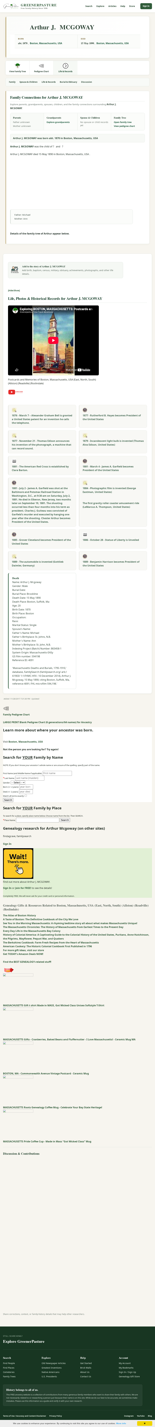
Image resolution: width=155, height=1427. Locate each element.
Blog (150, 1416)
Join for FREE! (23, 888)
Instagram (129, 1416)
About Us (84, 1372)
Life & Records (49, 82)
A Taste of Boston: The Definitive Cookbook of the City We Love (40, 919)
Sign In (146, 6)
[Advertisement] (77, 177)
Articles (112, 6)
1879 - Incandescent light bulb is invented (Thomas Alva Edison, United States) (113, 442)
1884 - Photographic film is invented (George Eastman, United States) (109, 490)
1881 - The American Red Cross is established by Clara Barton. (40, 468)
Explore (100, 6)
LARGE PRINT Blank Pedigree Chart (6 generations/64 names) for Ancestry (47, 722)
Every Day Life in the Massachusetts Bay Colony (31, 931)
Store (132, 6)
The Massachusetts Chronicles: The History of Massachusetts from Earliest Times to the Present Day (63, 927)
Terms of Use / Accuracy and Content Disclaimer (24, 1416)
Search (88, 6)
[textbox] (37, 820)
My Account (125, 1363)
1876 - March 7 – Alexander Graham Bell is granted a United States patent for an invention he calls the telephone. (42, 419)
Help (122, 6)
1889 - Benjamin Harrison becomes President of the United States (111, 563)
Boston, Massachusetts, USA (46, 43)
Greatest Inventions (52, 1367)
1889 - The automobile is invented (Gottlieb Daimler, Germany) (37, 563)
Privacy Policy (55, 1416)
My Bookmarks (126, 1367)
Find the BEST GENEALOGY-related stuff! (27, 961)
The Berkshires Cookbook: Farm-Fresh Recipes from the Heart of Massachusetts (51, 942)
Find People (9, 1363)
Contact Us (85, 1376)
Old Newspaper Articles (54, 1363)
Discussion (86, 82)
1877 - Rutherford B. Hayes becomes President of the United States (112, 417)
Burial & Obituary (68, 82)
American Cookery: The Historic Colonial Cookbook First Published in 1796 (47, 946)
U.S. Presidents (49, 1376)
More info (121, 1423)
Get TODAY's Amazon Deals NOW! (23, 954)
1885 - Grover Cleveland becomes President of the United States (41, 541)
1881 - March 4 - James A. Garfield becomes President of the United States (108, 468)
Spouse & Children (29, 82)
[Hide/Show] (14, 290)
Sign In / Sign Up (127, 1372)
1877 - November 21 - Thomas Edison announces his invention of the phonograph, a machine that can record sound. (41, 444)
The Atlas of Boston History (19, 915)
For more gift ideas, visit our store (23, 950)
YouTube (141, 1416)
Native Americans (50, 1372)
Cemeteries (9, 1372)
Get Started (86, 1363)
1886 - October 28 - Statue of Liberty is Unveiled (111, 540)
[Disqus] (77, 1194)
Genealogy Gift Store (129, 1376)
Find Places (8, 1367)
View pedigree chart (124, 126)
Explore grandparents (58, 122)
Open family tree (123, 122)
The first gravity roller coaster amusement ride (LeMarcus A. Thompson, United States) (111, 505)
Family (12, 82)
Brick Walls (85, 1367)
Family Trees (9, 1376)
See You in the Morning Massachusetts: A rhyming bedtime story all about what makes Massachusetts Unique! (70, 923)
